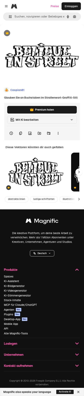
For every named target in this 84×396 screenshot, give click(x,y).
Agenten (12, 309)
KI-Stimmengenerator (17, 295)
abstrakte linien (16, 199)
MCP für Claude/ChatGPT (20, 305)
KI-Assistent (11, 281)
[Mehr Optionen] (58, 133)
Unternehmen (13, 354)
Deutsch (42, 253)
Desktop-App (15, 319)
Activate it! (65, 391)
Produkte (10, 269)
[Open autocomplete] (8, 16)
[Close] (78, 392)
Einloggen (71, 6)
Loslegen (10, 343)
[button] (42, 253)
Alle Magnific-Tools (16, 333)
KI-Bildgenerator (14, 286)
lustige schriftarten (44, 199)
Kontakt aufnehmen (18, 366)
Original (25, 33)
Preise (55, 6)
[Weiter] (78, 172)
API (6, 328)
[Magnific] (42, 222)
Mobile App (11, 324)
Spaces (8, 276)
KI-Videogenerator (15, 290)
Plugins (11, 314)
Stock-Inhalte (12, 300)
